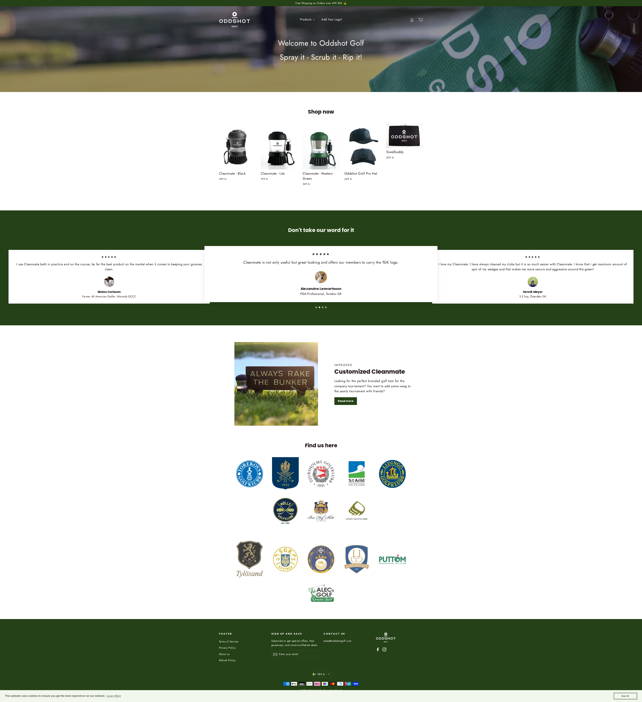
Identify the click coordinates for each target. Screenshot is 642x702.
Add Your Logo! (331, 19)
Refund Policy (227, 660)
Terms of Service (228, 641)
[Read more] (276, 384)
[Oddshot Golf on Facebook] (378, 649)
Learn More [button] (114, 695)
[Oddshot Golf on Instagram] (384, 649)
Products (306, 19)
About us (224, 654)
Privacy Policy (227, 648)
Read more (345, 401)
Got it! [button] (625, 696)
